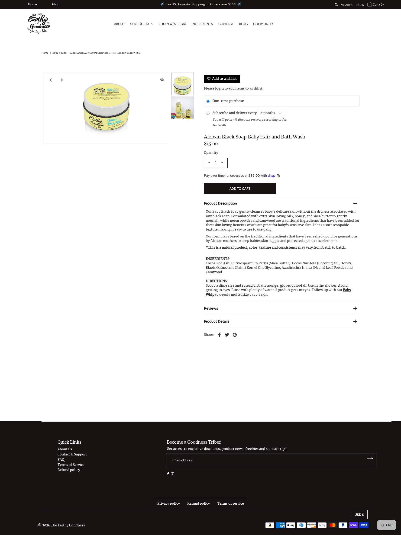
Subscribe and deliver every (235, 113)
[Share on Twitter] (227, 334)
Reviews (211, 308)
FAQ (61, 459)
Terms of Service (71, 465)
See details (219, 125)
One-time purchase (228, 101)
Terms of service (230, 503)
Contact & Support (72, 454)
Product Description (220, 203)
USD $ (360, 4)
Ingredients (202, 24)
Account (346, 4)
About (56, 4)
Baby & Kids (59, 53)
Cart (378, 4)
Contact (226, 24)
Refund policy (69, 470)
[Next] (62, 80)
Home (32, 4)
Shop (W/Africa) (172, 24)
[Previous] (50, 80)
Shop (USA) (139, 24)
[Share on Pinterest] (234, 334)
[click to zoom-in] (162, 80)
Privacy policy (168, 503)
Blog (243, 24)
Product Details (216, 321)
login (219, 88)
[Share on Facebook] (219, 334)
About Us (65, 449)
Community (263, 24)
